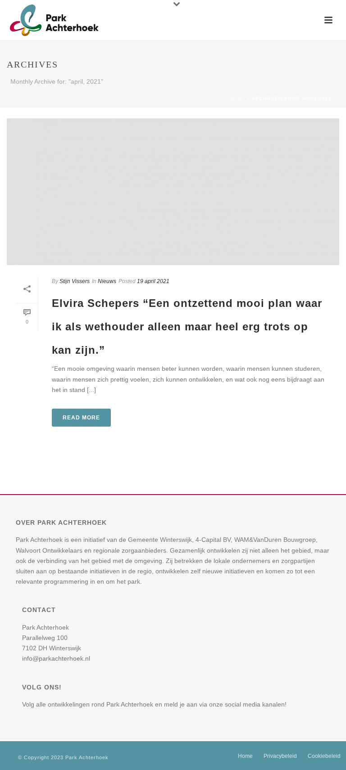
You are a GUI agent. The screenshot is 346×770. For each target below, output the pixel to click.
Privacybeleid (280, 756)
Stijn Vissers (74, 281)
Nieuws (107, 281)
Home (237, 98)
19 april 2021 (153, 281)
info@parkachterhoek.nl (56, 658)
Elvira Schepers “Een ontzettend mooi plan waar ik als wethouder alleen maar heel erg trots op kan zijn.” (187, 326)
